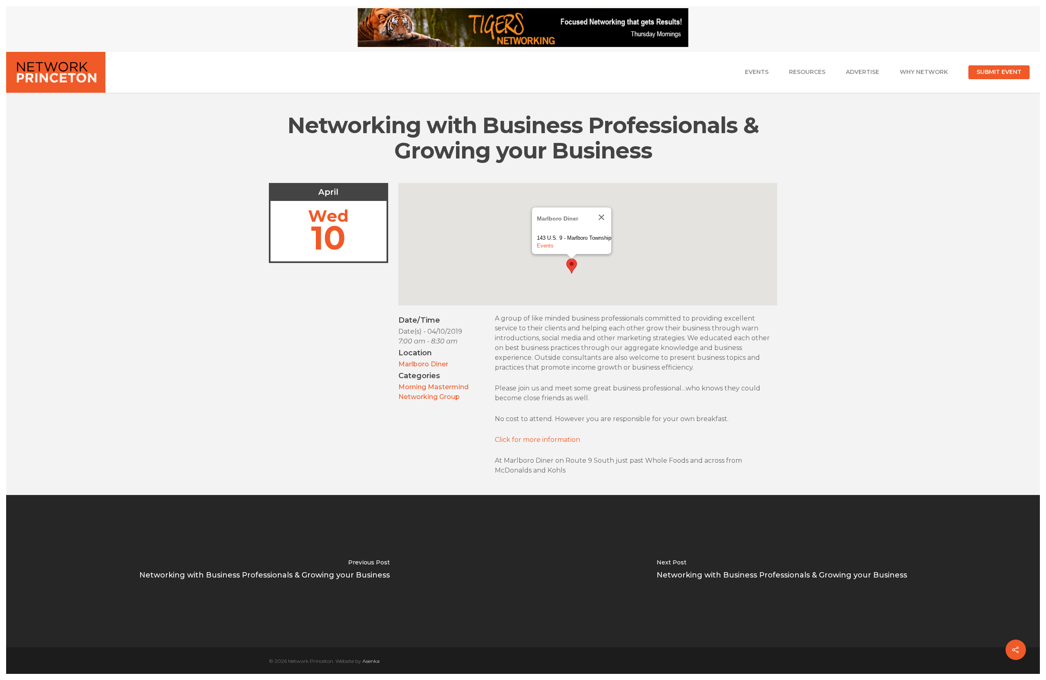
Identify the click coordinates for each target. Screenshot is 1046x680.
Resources (807, 72)
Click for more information (537, 440)
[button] (571, 266)
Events (757, 72)
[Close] (601, 217)
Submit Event (999, 72)
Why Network (924, 72)
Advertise (862, 72)
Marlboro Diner (423, 364)
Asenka (371, 661)
